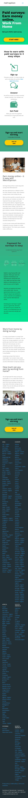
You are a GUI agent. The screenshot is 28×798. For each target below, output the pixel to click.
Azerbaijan (5, 448)
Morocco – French (7, 644)
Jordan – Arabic (6, 472)
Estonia (17, 476)
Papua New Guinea (7, 732)
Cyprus (17, 468)
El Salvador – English (20, 776)
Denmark (17, 474)
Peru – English (18, 634)
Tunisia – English (6, 723)
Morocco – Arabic (6, 642)
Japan (3, 476)
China (3, 455)
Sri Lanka (4, 492)
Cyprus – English (19, 548)
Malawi (4, 645)
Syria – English (6, 557)
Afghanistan (5, 531)
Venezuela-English (19, 639)
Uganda (4, 669)
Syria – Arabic (5, 555)
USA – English (18, 750)
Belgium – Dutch (19, 453)
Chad (3, 719)
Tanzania (4, 668)
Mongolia (4, 551)
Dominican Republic (20, 735)
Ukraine (17, 525)
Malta (16, 507)
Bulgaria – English (19, 540)
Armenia (4, 533)
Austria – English (19, 531)
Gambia (4, 631)
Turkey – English (6, 564)
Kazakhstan (5, 485)
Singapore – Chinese (7, 520)
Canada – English (19, 730)
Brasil (16, 612)
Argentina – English (20, 625)
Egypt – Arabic (6, 621)
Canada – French (19, 731)
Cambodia (5, 477)
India (3, 466)
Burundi (4, 681)
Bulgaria (17, 455)
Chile (16, 613)
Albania (17, 444)
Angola (4, 607)
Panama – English (19, 770)
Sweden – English (19, 594)
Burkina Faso (5, 679)
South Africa (5, 671)
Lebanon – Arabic (6, 488)
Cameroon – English (7, 614)
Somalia (4, 716)
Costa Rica (17, 733)
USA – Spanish (18, 752)
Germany (17, 472)
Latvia (16, 500)
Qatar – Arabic (6, 507)
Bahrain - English (6, 453)
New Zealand (5, 730)
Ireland (17, 488)
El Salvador (18, 748)
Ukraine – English (19, 599)
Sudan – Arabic (6, 655)
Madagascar (5, 705)
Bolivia (16, 610)
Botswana (4, 608)
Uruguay (17, 623)
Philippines (5, 501)
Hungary (17, 487)
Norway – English (19, 585)
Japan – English (6, 540)
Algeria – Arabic (6, 618)
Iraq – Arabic (5, 468)
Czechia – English (19, 549)
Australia (4, 728)
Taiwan (4, 525)
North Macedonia (19, 579)
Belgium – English (19, 538)
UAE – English (5, 444)
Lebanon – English (7, 490)
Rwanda (4, 653)
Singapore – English (7, 518)
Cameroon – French (7, 616)
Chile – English (19, 628)
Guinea (4, 701)
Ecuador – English (19, 632)
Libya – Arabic (6, 638)
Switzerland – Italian (20, 466)
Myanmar (4, 494)
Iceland (17, 490)
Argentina (17, 608)
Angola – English (6, 677)
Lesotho (4, 636)
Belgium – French (19, 451)
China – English (6, 537)
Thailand (4, 522)
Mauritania (5, 708)
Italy (16, 492)
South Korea (5, 479)
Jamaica (17, 765)
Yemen (4, 529)
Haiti (16, 763)
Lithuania (17, 494)
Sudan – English (6, 656)
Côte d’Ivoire (5, 612)
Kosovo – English (19, 601)
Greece (17, 483)
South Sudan (5, 717)
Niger (3, 714)
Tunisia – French (6, 666)
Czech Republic (19, 470)
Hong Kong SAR (6, 457)
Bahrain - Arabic (6, 451)
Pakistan (4, 503)
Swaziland (5, 662)
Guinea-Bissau (6, 703)
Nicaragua (17, 743)
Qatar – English (6, 509)
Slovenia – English (19, 596)
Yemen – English (6, 572)
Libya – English (6, 640)
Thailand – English (7, 559)
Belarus (17, 457)
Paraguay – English (20, 636)
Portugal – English (19, 588)
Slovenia (17, 522)
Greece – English (19, 562)
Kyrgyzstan (5, 542)
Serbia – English (19, 592)
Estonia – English (19, 555)
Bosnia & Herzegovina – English (18, 535)
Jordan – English (6, 474)
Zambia (4, 673)
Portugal (17, 514)
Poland (17, 513)
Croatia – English (19, 564)
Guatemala (18, 737)
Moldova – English (19, 574)
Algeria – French (6, 619)
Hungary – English (19, 566)
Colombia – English (20, 630)
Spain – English (19, 557)
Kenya (4, 632)
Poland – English (19, 586)
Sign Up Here (14, 142)
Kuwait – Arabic (6, 481)
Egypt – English (6, 623)
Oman (4, 500)
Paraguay (17, 621)
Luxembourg (18, 496)
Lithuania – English (20, 570)
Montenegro (18, 503)
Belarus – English (19, 542)
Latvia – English (19, 572)
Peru (16, 619)
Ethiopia (4, 625)
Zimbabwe (5, 675)
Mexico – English (19, 767)
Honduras (17, 739)
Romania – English (19, 590)
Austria (17, 446)
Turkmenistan (6, 562)
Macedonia (18, 505)
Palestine (4, 505)
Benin (3, 682)
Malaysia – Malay (6, 498)
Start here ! (14, 40)
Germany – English (20, 551)
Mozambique (5, 647)
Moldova (17, 501)
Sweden (17, 520)
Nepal (3, 553)
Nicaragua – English (20, 768)
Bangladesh (5, 450)
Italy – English (18, 568)
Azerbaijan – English (7, 535)
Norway (17, 511)
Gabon (4, 627)
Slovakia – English (19, 598)
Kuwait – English (6, 483)
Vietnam (4, 527)
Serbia (16, 518)
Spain (16, 477)
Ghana (4, 629)
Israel (3, 464)
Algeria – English (6, 697)
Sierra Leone (5, 658)
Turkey (4, 524)
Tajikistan (4, 561)
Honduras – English (20, 761)
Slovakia (17, 524)
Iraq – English (5, 470)
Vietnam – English (7, 570)
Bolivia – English (19, 626)
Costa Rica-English (19, 754)
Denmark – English (20, 553)
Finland (17, 479)
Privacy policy (5, 783)
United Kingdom (19, 527)
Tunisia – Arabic (6, 664)
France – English (19, 561)
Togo (3, 721)
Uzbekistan (5, 568)
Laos (3, 487)
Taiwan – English (6, 566)
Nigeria (4, 651)
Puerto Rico (18, 746)
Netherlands (18, 509)
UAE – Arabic (5, 446)
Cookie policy (14, 783)
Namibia (4, 649)
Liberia (4, 634)
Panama (17, 744)
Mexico (17, 741)
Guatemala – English (20, 759)
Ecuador (17, 617)
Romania (17, 516)
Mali (3, 706)
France (16, 481)
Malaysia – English (7, 496)
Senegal (4, 660)
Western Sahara (6, 699)
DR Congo (4, 610)
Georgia (4, 538)
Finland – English (19, 559)
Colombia (17, 615)
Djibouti (4, 695)
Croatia (17, 485)
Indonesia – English (7, 463)
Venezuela (17, 637)
